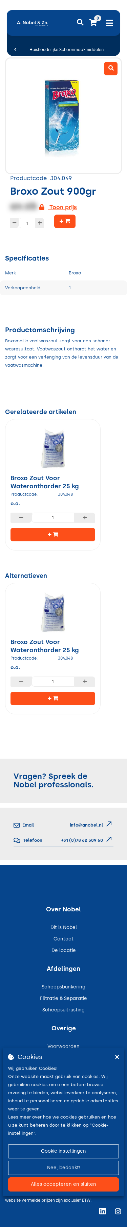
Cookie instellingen (63, 1151)
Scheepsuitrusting (63, 1010)
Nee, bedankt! (63, 1168)
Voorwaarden (63, 1046)
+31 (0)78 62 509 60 (81, 840)
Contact (63, 939)
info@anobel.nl (86, 825)
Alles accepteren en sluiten (63, 1184)
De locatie (63, 950)
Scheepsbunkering (63, 987)
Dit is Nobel (63, 927)
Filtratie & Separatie (63, 998)
